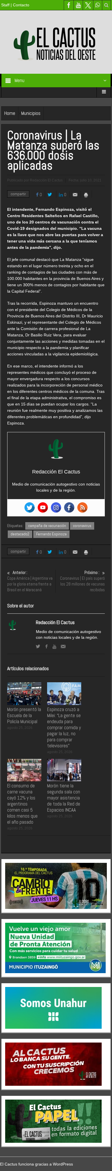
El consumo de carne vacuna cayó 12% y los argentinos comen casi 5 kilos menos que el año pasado (22, 803)
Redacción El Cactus (55, 622)
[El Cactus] (56, 41)
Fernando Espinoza (51, 534)
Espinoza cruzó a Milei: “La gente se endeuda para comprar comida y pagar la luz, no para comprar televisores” (64, 727)
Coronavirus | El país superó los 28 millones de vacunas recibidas (82, 581)
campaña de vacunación (47, 525)
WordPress (63, 1164)
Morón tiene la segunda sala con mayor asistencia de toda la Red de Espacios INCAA (63, 797)
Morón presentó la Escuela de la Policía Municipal (24, 715)
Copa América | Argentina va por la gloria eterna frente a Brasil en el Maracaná (30, 581)
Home (9, 113)
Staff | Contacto (15, 5)
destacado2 (20, 534)
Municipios (30, 113)
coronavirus (82, 525)
